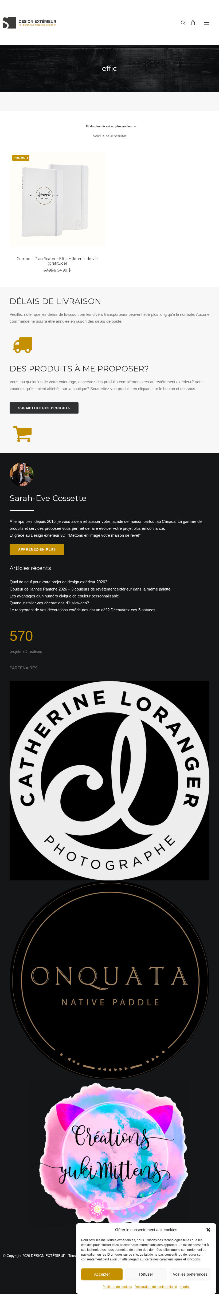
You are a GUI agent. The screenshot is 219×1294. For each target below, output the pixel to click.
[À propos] (109, 509)
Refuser (146, 1274)
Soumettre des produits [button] (44, 408)
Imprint (185, 1287)
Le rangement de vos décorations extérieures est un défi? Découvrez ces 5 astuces (82, 610)
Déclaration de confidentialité (156, 1287)
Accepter (102, 1274)
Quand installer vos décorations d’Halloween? (49, 603)
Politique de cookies (117, 1287)
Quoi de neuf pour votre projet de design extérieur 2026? (58, 582)
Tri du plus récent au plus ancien (109, 126)
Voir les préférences (190, 1274)
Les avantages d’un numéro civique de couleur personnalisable (64, 596)
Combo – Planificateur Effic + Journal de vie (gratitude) (57, 261)
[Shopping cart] (190, 22)
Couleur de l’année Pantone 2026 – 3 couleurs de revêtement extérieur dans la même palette (90, 589)
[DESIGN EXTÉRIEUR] (29, 23)
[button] (208, 1229)
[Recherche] (181, 22)
